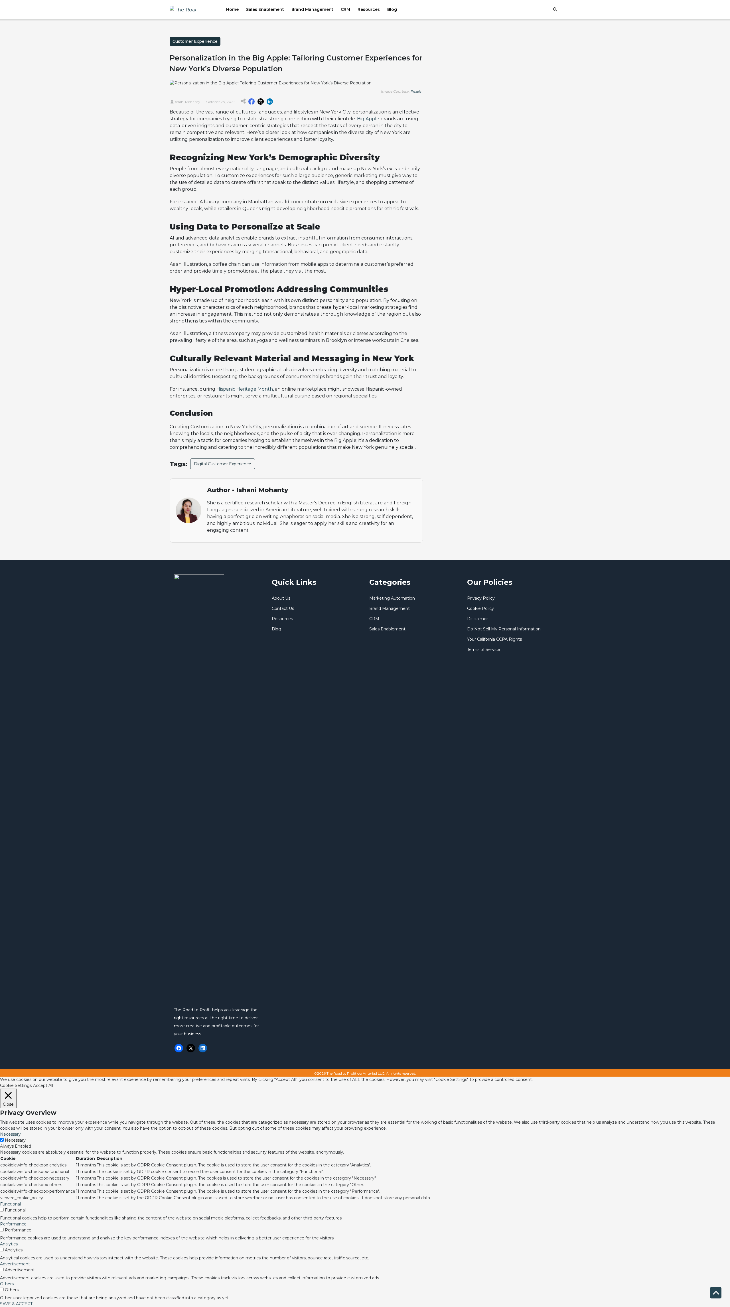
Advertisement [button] (15, 1264)
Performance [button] (13, 1224)
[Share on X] (260, 101)
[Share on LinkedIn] (269, 101)
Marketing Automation (392, 598)
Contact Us (283, 608)
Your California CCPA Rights (494, 639)
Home (232, 9)
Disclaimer (477, 618)
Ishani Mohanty (187, 102)
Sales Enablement (265, 9)
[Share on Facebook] (251, 101)
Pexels (416, 91)
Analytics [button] (9, 1244)
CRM (345, 9)
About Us (281, 598)
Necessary (15, 1140)
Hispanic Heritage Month (244, 389)
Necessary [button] (10, 1134)
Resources (369, 9)
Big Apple (368, 118)
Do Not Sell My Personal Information (504, 629)
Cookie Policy (480, 608)
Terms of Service (483, 649)
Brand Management (312, 9)
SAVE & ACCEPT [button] (16, 1303)
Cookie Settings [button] (16, 1085)
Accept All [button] (43, 1085)
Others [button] (7, 1283)
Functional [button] (10, 1204)
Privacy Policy (481, 598)
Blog (392, 9)
